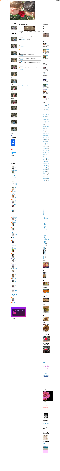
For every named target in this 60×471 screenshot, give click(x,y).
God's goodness (47, 121)
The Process (44, 174)
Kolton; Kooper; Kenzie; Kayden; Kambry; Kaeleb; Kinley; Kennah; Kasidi (46, 151)
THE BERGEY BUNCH (14, 217)
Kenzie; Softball (44, 141)
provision (45, 180)
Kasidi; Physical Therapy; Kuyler (45, 132)
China (44, 107)
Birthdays (45, 105)
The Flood (47, 173)
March (44, 251)
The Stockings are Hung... (45, 223)
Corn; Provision (46, 109)
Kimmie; (44, 144)
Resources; (48, 169)
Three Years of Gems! (15, 210)
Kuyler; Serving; (47, 156)
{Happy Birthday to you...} (15, 201)
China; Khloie (47, 107)
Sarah (20, 57)
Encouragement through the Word (46, 111)
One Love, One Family (14, 170)
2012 (44, 214)
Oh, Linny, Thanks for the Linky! (46, 229)
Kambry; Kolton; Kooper (47, 128)
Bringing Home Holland (13, 232)
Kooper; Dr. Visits (44, 152)
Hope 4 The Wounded (14, 240)
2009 (44, 256)
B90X (20, 40)
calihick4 (21, 61)
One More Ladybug (16, 3)
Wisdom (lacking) (45, 178)
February (45, 252)
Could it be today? (14, 227)
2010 (44, 255)
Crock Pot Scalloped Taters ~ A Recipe (47, 44)
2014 (44, 212)
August (45, 246)
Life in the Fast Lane (46, 157)
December (45, 215)
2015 (44, 211)
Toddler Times (47, 175)
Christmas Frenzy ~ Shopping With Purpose (47, 56)
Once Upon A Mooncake (13, 194)
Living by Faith (13, 253)
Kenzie (45, 138)
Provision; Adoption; (45, 166)
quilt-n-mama (13, 199)
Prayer (47, 165)
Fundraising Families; (44, 119)
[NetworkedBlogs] (46, 375)
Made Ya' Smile (45, 236)
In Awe (45, 124)
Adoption (44, 103)
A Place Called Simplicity (13, 258)
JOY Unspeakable (14, 204)
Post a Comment (21, 69)
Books (48, 105)
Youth (48, 178)
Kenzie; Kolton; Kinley (46, 139)
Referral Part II (44, 443)
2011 (44, 254)
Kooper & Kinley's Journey (46, 423)
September (45, 245)
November (45, 243)
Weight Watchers (47, 177)
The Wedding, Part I (47, 80)
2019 (44, 207)
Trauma (47, 176)
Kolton (43, 149)
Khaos (47, 141)
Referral (45, 169)
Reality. (15, 274)
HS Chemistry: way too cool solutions (16, 291)
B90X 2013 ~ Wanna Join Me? (46, 218)
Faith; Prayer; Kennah (45, 114)
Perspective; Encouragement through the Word (46, 163)
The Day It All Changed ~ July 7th (47, 90)
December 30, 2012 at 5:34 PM (23, 59)
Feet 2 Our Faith (13, 237)
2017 (44, 209)
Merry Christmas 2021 (16, 167)
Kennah (43, 134)
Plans (43, 165)
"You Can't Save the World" (47, 67)
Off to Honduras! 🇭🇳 (14, 192)
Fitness (47, 116)
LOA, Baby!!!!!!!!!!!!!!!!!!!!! (46, 228)
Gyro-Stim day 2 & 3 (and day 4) (16, 234)
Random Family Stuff (46, 168)
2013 (44, 213)
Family (45, 115)
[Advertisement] (30, 75)
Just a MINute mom (14, 222)
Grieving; (45, 122)
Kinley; (47, 145)
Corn (43, 109)
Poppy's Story (13, 295)
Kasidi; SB (44, 133)
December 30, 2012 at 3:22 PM (23, 46)
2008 (44, 257)
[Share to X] (28, 39)
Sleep (47, 171)
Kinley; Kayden (47, 146)
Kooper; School (44, 154)
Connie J (21, 66)
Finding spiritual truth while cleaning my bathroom (14, 246)
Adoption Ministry (45, 104)
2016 (44, 210)
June (44, 248)
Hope (45, 123)
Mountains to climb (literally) (16, 171)
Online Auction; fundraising (45, 161)
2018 (44, 208)
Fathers (45, 116)
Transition (44, 176)
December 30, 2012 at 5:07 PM (23, 55)
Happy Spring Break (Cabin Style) (15, 280)
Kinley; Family (44, 146)
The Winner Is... (45, 242)
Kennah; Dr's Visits (46, 135)
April (44, 250)
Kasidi (47, 129)
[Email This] (27, 39)
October (45, 244)
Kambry (48, 126)
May (44, 249)
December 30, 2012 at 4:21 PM (23, 50)
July (44, 247)
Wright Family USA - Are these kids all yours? (14, 175)
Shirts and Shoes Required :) (45, 241)
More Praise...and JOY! (46, 237)
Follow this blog (46, 376)
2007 (44, 258)
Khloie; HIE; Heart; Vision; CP (46, 143)
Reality (43, 169)
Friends (44, 117)
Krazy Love (47, 154)
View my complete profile (45, 373)
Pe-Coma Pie (45, 238)
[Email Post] (26, 39)
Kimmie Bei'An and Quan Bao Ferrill (14, 278)
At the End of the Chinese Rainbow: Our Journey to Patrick (14, 294)
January (45, 253)
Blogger (32, 469)
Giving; (43, 121)
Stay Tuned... (47, 84)
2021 (44, 206)
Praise (44, 165)
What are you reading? (47, 49)
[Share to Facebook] (29, 39)
